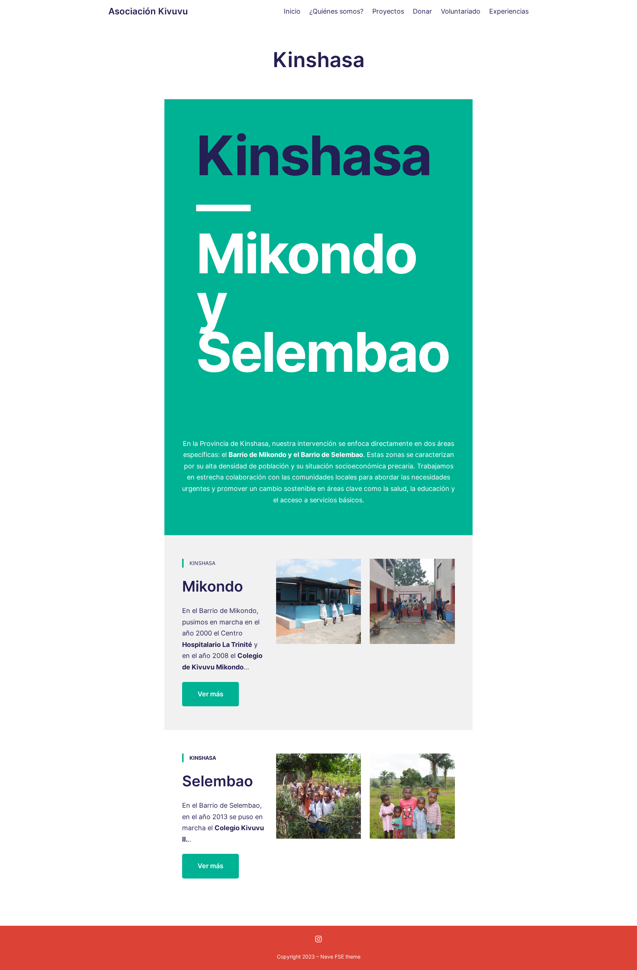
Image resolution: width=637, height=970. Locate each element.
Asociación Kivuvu (148, 11)
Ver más (210, 694)
